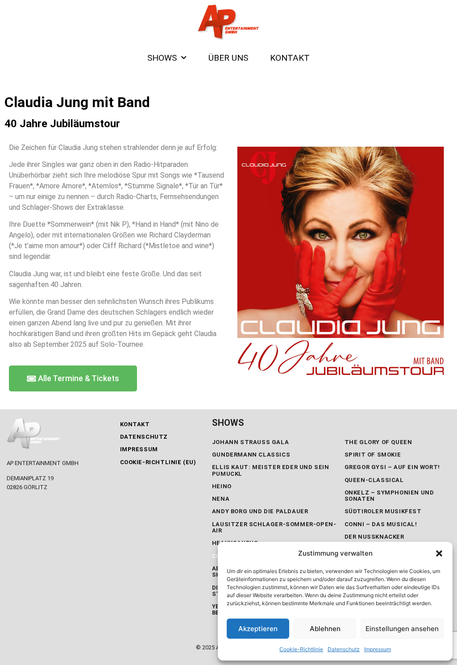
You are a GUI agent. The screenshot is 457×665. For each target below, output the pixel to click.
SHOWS (162, 58)
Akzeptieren (258, 628)
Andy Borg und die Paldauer (260, 511)
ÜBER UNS (228, 58)
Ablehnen (325, 628)
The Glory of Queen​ (378, 442)
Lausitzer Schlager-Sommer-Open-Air (274, 527)
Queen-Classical (374, 480)
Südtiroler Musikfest (383, 511)
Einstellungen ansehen (402, 628)
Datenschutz (344, 649)
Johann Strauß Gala (250, 442)
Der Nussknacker (374, 536)
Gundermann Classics (251, 454)
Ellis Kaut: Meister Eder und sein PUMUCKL (270, 470)
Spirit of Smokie (373, 454)
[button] (439, 553)
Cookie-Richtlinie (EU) (158, 462)
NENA (220, 498)
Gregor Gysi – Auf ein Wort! (392, 467)
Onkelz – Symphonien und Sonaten (389, 495)
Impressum (377, 649)
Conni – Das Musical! (381, 524)
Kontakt (135, 424)
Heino (222, 486)
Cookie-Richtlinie (301, 649)
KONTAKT (290, 58)
